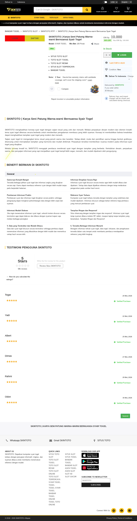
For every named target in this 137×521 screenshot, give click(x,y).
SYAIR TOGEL (39, 18)
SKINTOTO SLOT (30, 31)
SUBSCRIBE (96, 485)
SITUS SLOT (70, 454)
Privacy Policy (111, 518)
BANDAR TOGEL (12, 31)
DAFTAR (35, 38)
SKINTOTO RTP (48, 31)
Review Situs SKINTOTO (50, 266)
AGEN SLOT (70, 471)
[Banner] (13, 9)
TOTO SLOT (54, 18)
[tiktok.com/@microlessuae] (129, 510)
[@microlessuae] (113, 510)
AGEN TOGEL (70, 468)
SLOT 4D (68, 474)
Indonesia (15, 2)
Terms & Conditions (125, 518)
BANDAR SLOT (71, 465)
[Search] (86, 10)
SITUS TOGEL (68, 18)
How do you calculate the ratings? (18, 278)
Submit (125, 416)
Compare (65, 89)
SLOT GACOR (70, 477)
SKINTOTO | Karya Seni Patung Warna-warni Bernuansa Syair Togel (87, 31)
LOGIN (15, 38)
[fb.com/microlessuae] (121, 510)
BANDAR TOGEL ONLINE (52, 496)
